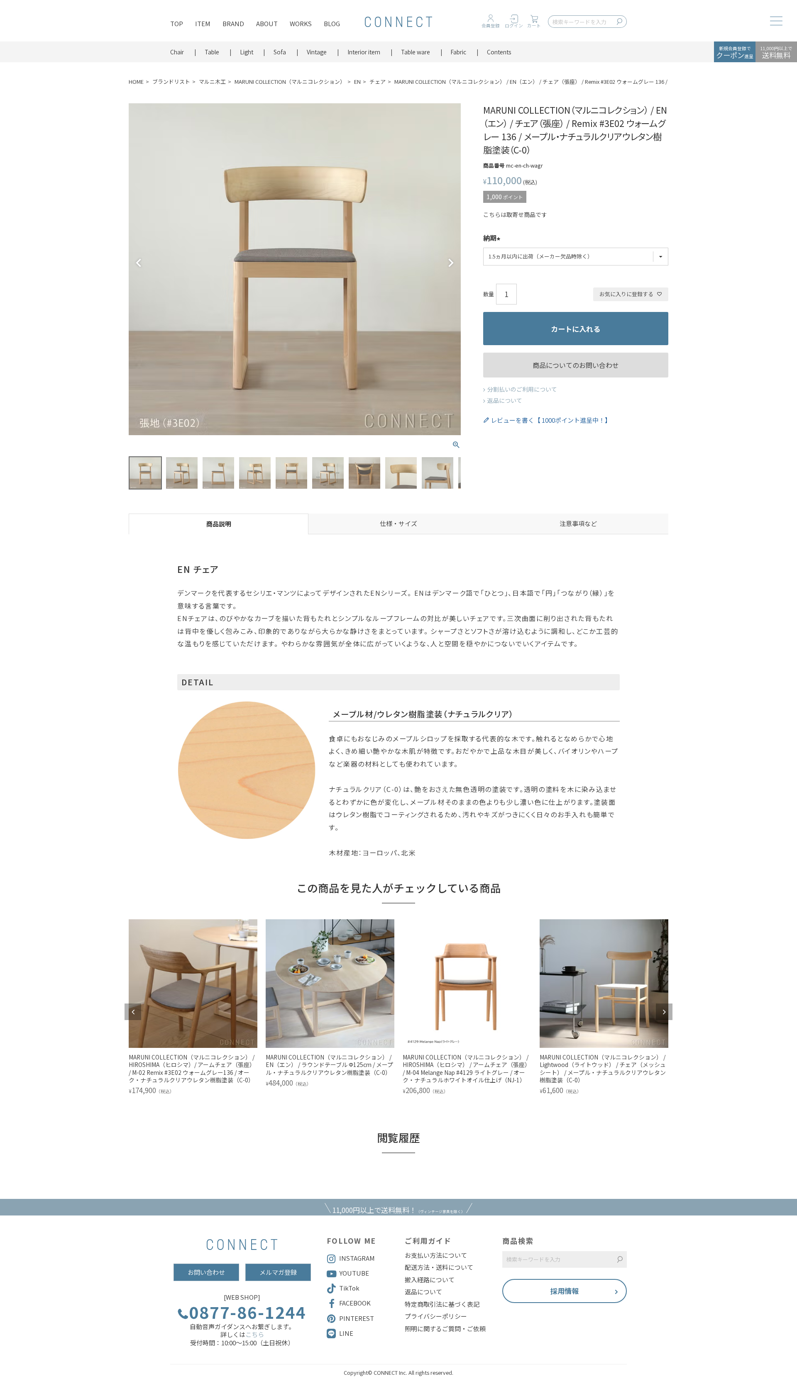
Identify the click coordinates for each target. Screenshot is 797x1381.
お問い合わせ (206, 1272)
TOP (176, 23)
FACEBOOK (355, 1302)
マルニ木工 (212, 81)
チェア (377, 81)
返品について (504, 400)
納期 (489, 238)
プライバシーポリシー (436, 1316)
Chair (177, 52)
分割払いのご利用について (522, 389)
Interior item (363, 52)
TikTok (349, 1288)
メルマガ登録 (278, 1272)
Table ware (415, 52)
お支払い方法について (436, 1255)
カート (534, 25)
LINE (346, 1333)
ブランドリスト (171, 81)
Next (451, 263)
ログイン (514, 25)
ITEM (202, 23)
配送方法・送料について (439, 1267)
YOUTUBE (354, 1273)
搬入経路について (430, 1280)
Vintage (317, 52)
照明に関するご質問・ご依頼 (445, 1329)
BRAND (233, 23)
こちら (254, 1334)
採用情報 (564, 1291)
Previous (138, 263)
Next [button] (664, 1011)
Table (212, 52)
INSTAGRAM (357, 1258)
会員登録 (491, 25)
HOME (136, 81)
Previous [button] (133, 1011)
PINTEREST (356, 1318)
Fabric (458, 52)
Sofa (280, 52)
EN (357, 81)
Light (246, 52)
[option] (193, 1008)
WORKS (301, 23)
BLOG (332, 23)
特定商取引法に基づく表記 (442, 1304)
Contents (499, 52)
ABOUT (267, 23)
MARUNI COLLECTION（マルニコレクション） (290, 81)
